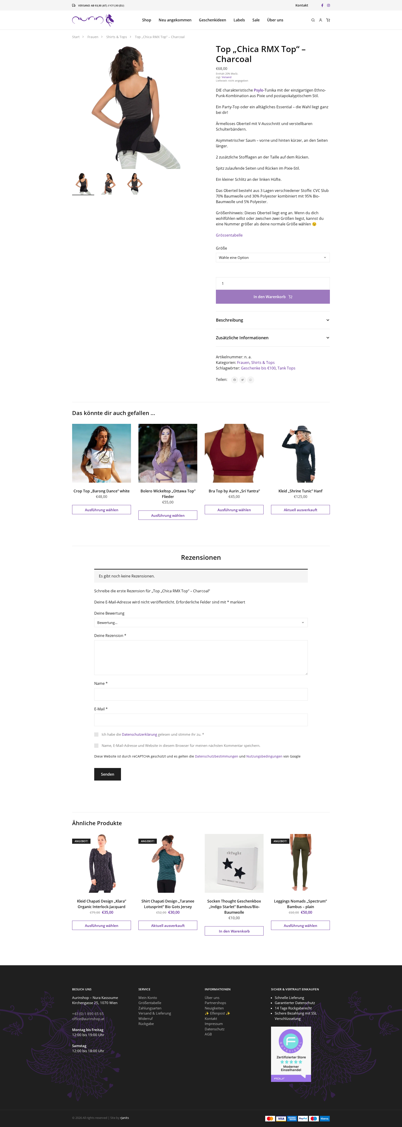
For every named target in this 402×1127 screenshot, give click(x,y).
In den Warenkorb (270, 296)
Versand (226, 77)
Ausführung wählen (101, 509)
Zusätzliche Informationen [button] (242, 337)
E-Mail (101, 709)
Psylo (258, 90)
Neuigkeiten (214, 1008)
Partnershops (215, 1002)
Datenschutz (214, 1029)
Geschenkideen (212, 20)
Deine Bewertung (109, 613)
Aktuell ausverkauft (300, 509)
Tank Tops (286, 368)
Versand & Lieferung (154, 1013)
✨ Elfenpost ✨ (217, 1013)
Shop (146, 20)
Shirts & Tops (263, 362)
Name (101, 683)
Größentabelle (149, 1002)
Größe (221, 248)
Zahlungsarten (149, 1008)
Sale (256, 20)
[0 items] (328, 20)
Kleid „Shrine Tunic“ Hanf (300, 491)
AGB (208, 1034)
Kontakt (301, 5)
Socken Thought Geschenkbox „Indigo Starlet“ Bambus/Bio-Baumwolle (234, 907)
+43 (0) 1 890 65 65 (88, 1013)
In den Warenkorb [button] (234, 931)
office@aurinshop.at (88, 1018)
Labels (239, 20)
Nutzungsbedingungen (264, 756)
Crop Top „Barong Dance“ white (102, 491)
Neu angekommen (175, 20)
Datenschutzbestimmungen (216, 756)
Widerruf (145, 1018)
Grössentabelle (229, 235)
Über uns (275, 20)
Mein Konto (147, 997)
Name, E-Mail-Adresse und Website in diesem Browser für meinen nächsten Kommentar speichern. (181, 745)
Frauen (243, 362)
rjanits (124, 1118)
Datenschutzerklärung (139, 734)
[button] (189, 52)
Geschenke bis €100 (258, 368)
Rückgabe (146, 1023)
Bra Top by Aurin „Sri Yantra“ (234, 491)
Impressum (214, 1023)
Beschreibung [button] (229, 320)
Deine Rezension (110, 635)
